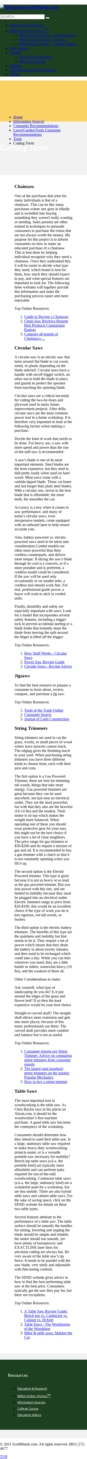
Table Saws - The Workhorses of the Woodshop (47, 1326)
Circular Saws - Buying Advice (48, 666)
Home (18, 117)
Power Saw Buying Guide (44, 662)
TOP (3, 1457)
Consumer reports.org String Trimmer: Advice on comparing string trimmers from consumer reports (48, 1057)
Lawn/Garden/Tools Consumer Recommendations (37, 132)
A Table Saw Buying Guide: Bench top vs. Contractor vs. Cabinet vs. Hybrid (46, 1315)
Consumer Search (37, 715)
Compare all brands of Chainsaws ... (41, 336)
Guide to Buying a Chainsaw (46, 317)
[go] (48, 18)
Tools (17, 139)
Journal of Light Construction (46, 719)
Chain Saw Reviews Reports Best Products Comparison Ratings (46, 325)
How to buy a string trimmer (45, 1082)
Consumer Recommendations (35, 126)
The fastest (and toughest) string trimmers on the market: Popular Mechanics (47, 1073)
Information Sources (28, 121)
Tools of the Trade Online (43, 710)
